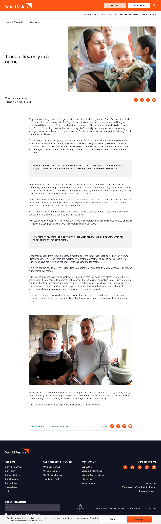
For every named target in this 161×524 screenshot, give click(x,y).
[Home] (15, 5)
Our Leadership (12, 475)
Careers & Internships (92, 471)
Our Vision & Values (14, 467)
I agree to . (24, 514)
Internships (87, 479)
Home (8, 22)
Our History (10, 471)
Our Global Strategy (52, 475)
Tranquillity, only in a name (26, 22)
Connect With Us (147, 461)
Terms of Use (150, 508)
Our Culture (87, 467)
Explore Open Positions (93, 475)
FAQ (7, 491)
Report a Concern (147, 491)
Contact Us (151, 483)
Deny (112, 519)
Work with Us (89, 461)
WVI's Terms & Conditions (29, 514)
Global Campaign (51, 471)
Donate (114, 5)
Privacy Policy (134, 508)
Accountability (12, 487)
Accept (139, 519)
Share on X (142, 100)
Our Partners (11, 483)
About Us (10, 461)
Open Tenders (88, 483)
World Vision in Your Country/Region (139, 487)
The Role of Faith (51, 479)
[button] (154, 5)
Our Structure (11, 479)
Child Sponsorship (52, 467)
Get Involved (139, 5)
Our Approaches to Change (58, 461)
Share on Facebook (148, 100)
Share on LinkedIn (154, 100)
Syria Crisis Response (59, 426)
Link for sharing (136, 100)
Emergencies (37, 426)
